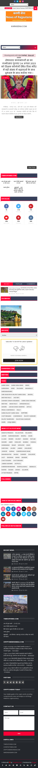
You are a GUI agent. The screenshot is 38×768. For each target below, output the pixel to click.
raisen (11, 470)
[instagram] (23, 1)
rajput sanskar (30, 416)
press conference (8, 410)
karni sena (5, 385)
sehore (4, 407)
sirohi (17, 470)
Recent (7, 284)
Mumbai (25, 442)
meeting (4, 404)
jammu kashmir (7, 463)
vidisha (33, 442)
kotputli (18, 463)
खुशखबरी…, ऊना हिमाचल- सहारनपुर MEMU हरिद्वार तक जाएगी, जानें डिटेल (18, 189)
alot (3, 457)
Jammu (20, 448)
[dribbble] (20, 765)
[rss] (20, 1)
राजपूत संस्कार (12, 422)
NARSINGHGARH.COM (10, 752)
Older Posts (31, 167)
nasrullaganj (22, 466)
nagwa (25, 439)
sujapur (25, 470)
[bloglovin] (17, 765)
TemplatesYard (17, 762)
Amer (10, 442)
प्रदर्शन (3, 422)
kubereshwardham (8, 466)
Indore (11, 439)
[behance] (27, 765)
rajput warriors (8, 419)
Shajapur (31, 454)
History (16, 397)
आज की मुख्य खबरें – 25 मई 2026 (6, 182)
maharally (29, 388)
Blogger (34, 762)
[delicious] (35, 765)
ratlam (33, 439)
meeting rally (6, 397)
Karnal (11, 451)
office (29, 407)
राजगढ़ (16, 473)
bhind (18, 457)
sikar (30, 436)
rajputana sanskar (23, 419)
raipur (4, 470)
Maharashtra (6, 454)
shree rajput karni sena (10, 413)
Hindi (13, 388)
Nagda (16, 454)
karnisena (5, 388)
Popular (19, 284)
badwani (10, 457)
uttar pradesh (7, 473)
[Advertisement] (19, 142)
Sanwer (23, 454)
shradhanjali (24, 404)
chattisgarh (6, 460)
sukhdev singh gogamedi (10, 400)
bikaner (24, 457)
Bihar (14, 445)
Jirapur (4, 451)
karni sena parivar (28, 400)
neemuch (33, 466)
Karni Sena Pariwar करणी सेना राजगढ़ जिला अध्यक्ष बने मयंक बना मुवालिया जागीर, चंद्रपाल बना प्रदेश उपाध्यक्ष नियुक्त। (23, 290)
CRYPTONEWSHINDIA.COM (12, 750)
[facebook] (15, 1)
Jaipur (4, 436)
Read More (19, 117)
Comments (31, 284)
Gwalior (18, 442)
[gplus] (9, 765)
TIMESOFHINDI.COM (10, 744)
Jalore (12, 448)
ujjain (4, 439)
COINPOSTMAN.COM (10, 747)
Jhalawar (28, 448)
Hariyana (5, 448)
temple (6, 77)
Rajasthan (19, 433)
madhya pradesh (7, 433)
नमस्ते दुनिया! (6, 187)
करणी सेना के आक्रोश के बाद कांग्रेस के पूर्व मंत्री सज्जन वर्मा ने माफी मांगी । (23, 576)
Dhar (28, 445)
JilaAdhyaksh (4, 8)
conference (17, 416)
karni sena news (17, 385)
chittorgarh (6, 416)
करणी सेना (24, 413)
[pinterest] (13, 765)
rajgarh (20, 388)
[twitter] (17, 1)
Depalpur (21, 445)
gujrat (18, 439)
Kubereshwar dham (23, 451)
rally (19, 410)
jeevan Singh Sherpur (16, 407)
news (27, 385)
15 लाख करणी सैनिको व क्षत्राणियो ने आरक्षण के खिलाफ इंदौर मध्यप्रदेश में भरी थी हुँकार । (23, 568)
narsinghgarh (7, 391)
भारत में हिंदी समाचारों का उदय (18, 182)
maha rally (13, 404)
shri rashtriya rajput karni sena (14, 394)
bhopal (30, 394)
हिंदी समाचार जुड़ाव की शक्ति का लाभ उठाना (31, 182)
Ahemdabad (6, 445)
